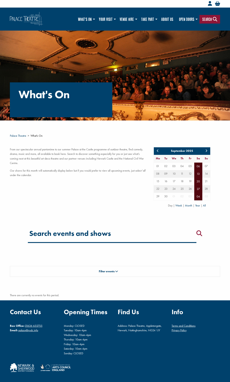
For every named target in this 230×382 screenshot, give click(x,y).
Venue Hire (127, 19)
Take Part (147, 19)
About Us (167, 19)
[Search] (199, 233)
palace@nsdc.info (28, 330)
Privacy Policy (179, 330)
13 (198, 174)
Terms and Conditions (184, 326)
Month (189, 205)
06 (198, 166)
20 (198, 181)
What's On (85, 19)
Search (207, 19)
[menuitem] (85, 19)
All (204, 205)
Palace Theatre (18, 136)
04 (198, 196)
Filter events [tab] (107, 271)
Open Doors (186, 19)
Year (198, 205)
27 (198, 189)
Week (179, 205)
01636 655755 (33, 326)
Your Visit (105, 19)
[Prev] (158, 151)
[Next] (206, 151)
